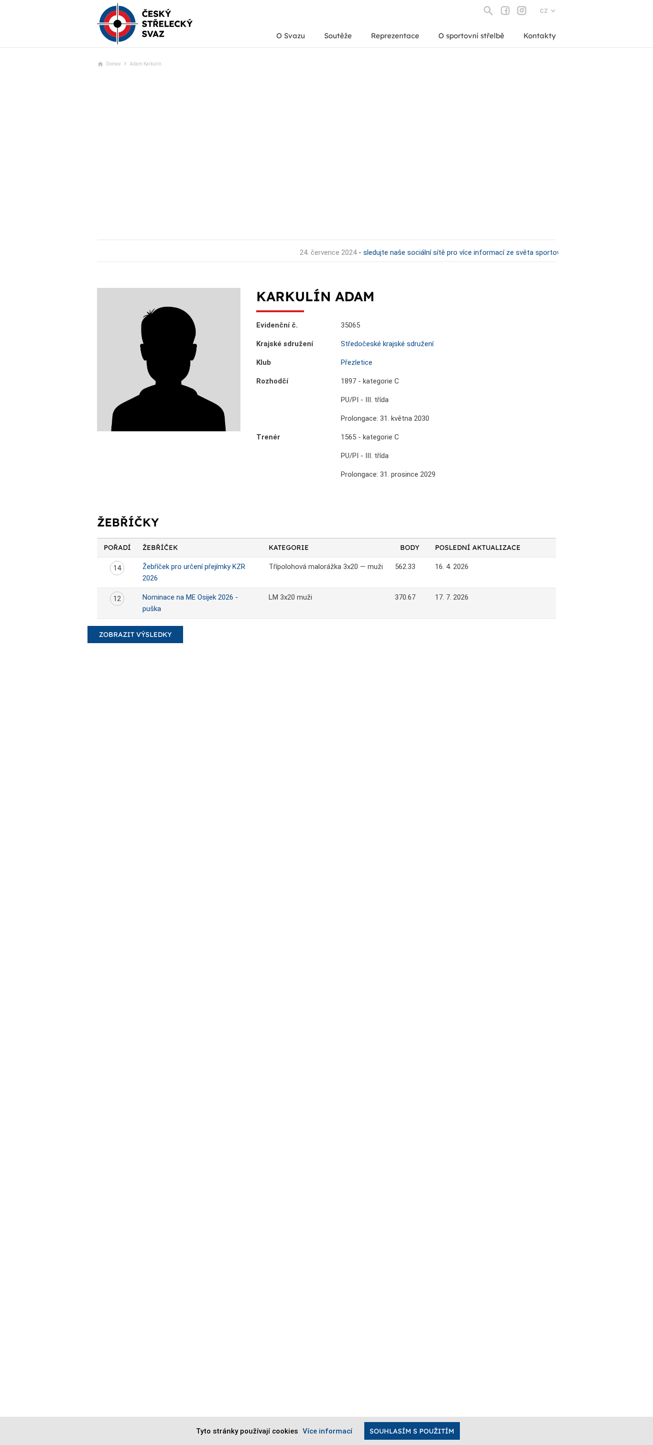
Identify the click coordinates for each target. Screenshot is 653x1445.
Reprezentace (395, 35)
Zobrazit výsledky (135, 634)
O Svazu (290, 35)
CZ (544, 11)
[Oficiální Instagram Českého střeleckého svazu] (522, 10)
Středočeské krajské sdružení (387, 343)
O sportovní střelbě (471, 35)
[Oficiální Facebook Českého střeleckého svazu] (505, 10)
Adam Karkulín (146, 63)
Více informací (327, 1431)
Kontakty (539, 35)
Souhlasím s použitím (412, 1431)
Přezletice (356, 362)
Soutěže (338, 35)
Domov (113, 63)
